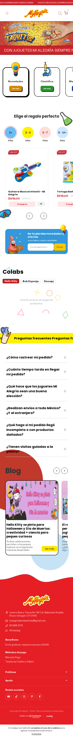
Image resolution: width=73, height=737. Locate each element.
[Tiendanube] (30, 717)
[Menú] (7, 13)
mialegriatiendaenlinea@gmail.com (27, 620)
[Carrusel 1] (36, 34)
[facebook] (39, 696)
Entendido (36, 734)
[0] (65, 13)
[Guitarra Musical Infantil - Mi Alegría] (41, 203)
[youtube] (8, 696)
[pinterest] (32, 696)
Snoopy (49, 281)
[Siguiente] (64, 471)
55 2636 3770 (16, 625)
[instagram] (24, 696)
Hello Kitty (11, 281)
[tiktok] (16, 696)
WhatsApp (14, 630)
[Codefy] (49, 716)
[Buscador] (60, 13)
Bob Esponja (30, 281)
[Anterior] (57, 471)
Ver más (15, 88)
